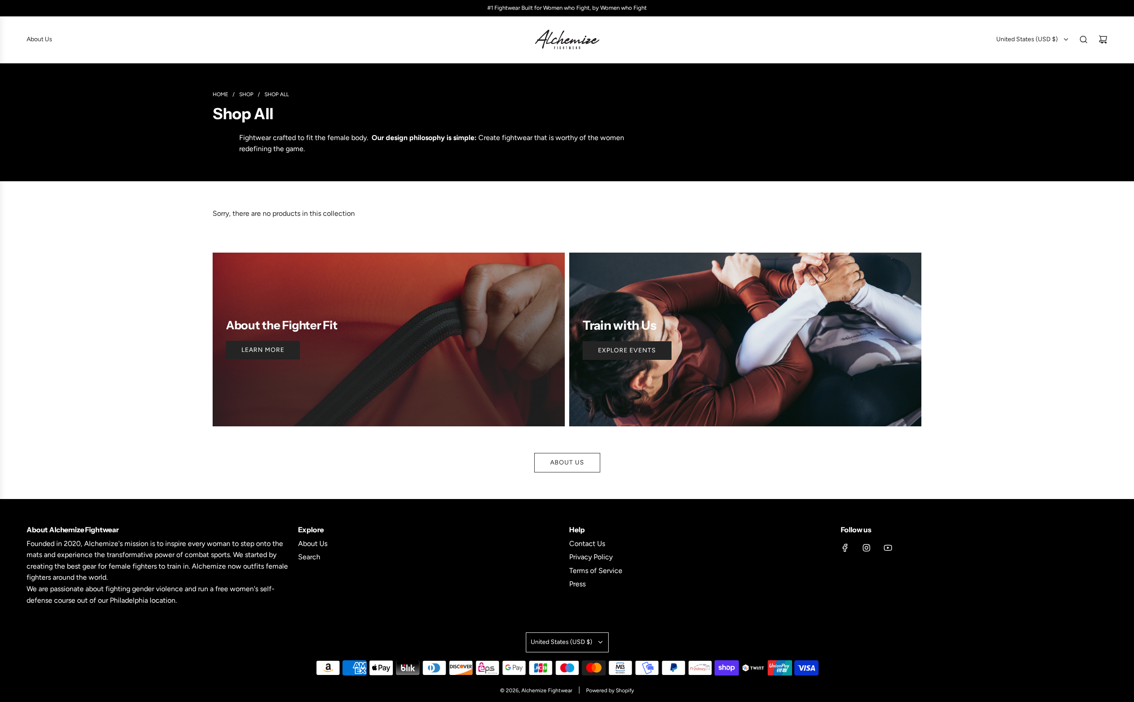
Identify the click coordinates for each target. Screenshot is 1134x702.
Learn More (262, 350)
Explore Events (627, 350)
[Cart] (1103, 39)
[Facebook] (845, 548)
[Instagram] (866, 548)
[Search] (1083, 39)
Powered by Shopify (610, 690)
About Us (567, 462)
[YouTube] (887, 548)
